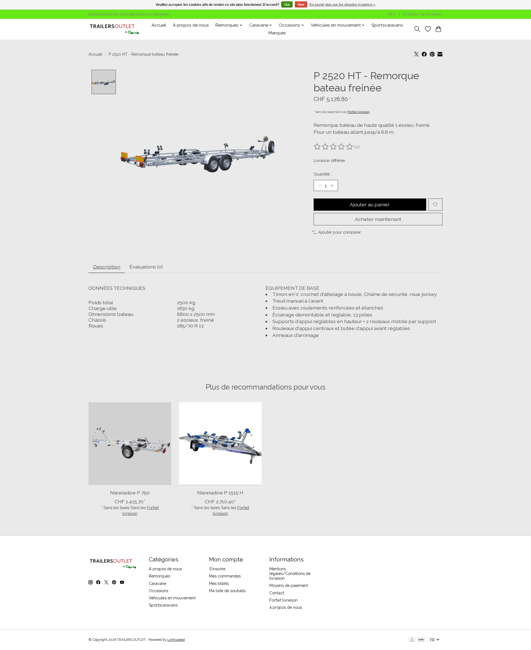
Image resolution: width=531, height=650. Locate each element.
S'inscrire (217, 568)
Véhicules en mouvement (172, 597)
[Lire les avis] (334, 146)
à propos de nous (285, 607)
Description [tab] (106, 267)
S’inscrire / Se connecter (422, 14)
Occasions (158, 590)
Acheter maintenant (378, 219)
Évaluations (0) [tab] (146, 267)
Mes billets (219, 583)
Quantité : (323, 174)
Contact (276, 592)
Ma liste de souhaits (227, 590)
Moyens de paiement (288, 585)
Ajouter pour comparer (339, 232)
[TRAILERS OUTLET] (116, 29)
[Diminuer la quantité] (320, 185)
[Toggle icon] (417, 29)
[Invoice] (411, 640)
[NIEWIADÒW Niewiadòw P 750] (129, 443)
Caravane (157, 583)
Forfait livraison (358, 112)
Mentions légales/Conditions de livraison (290, 573)
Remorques (159, 576)
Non (301, 5)
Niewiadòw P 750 (130, 493)
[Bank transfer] (421, 640)
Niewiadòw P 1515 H (220, 493)
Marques (277, 32)
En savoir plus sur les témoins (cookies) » (342, 5)
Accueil (159, 25)
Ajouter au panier (370, 204)
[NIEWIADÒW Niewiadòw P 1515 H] (220, 443)
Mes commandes (225, 576)
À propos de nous (191, 25)
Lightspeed (176, 640)
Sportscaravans (387, 25)
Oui (287, 5)
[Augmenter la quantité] (332, 185)
